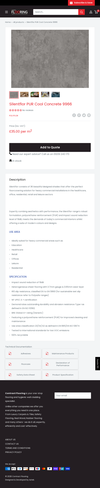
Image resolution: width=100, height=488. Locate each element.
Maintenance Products (63, 353)
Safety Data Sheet (26, 375)
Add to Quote (50, 147)
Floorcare (25, 364)
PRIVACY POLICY (13, 452)
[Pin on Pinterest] (79, 115)
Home (8, 22)
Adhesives (26, 353)
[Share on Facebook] (74, 115)
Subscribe (63, 403)
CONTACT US (12, 443)
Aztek (31, 479)
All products (18, 22)
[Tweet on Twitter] (84, 115)
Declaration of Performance (63, 364)
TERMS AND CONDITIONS (17, 448)
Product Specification (62, 375)
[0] (96, 12)
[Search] (81, 12)
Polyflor (13, 115)
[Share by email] (89, 115)
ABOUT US (10, 439)
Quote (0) (97, 363)
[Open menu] (6, 12)
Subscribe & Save (83, 2)
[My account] (91, 12)
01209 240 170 (61, 154)
